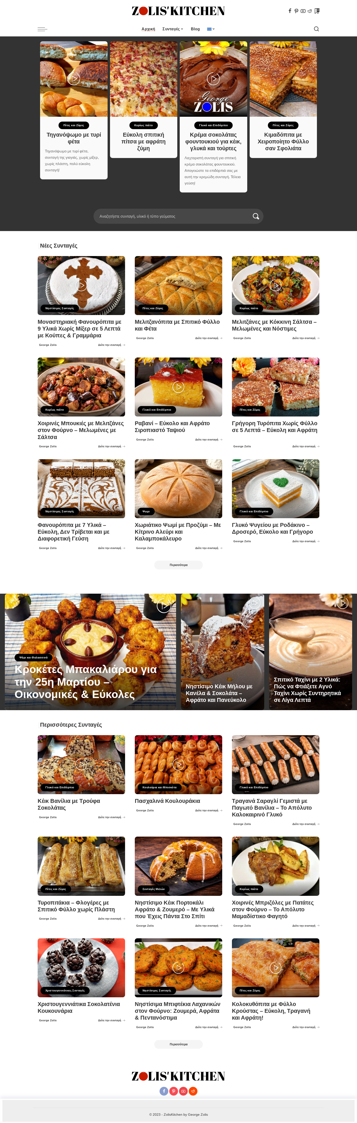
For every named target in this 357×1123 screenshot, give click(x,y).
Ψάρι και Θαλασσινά (33, 657)
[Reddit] (309, 11)
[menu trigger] (45, 29)
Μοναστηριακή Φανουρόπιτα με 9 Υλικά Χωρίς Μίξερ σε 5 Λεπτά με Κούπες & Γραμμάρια (79, 329)
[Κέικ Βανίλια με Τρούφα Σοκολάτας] (81, 764)
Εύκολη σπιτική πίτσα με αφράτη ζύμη (143, 141)
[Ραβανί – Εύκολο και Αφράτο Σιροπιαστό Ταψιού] (178, 387)
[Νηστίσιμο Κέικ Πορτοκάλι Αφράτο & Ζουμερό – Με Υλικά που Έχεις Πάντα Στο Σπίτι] (178, 866)
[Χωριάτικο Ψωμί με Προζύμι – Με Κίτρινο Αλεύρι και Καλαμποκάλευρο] (178, 488)
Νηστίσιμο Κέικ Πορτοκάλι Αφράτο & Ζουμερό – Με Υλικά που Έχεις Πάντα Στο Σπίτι (174, 909)
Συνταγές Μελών (154, 889)
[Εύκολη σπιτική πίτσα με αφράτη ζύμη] (144, 79)
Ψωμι (146, 511)
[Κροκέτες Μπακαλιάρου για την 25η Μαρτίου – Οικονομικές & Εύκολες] (90, 652)
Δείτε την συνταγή (109, 344)
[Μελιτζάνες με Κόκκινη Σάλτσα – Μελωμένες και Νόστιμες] (275, 285)
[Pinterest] (296, 11)
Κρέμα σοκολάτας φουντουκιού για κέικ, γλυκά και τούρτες (213, 141)
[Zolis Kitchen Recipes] (178, 11)
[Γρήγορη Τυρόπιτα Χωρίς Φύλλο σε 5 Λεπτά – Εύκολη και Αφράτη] (275, 387)
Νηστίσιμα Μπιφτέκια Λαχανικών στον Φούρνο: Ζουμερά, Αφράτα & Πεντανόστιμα (178, 1011)
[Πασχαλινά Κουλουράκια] (178, 764)
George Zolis (48, 344)
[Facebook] (290, 11)
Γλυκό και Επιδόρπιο (213, 125)
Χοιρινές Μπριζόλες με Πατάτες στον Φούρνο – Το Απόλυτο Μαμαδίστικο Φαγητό (273, 909)
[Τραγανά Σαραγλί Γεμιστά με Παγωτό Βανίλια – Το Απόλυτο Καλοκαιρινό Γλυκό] (275, 764)
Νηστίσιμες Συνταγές (59, 308)
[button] (175, 206)
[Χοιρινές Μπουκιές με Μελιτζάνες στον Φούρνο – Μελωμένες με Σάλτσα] (81, 387)
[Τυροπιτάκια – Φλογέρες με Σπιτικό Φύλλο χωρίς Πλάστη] (81, 866)
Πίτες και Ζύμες (73, 125)
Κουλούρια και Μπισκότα (160, 787)
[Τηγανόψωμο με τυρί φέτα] (74, 79)
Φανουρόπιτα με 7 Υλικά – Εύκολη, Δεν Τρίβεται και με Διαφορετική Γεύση (74, 532)
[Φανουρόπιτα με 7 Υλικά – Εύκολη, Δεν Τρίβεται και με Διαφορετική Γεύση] (81, 488)
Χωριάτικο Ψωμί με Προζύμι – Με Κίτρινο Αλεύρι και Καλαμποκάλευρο (178, 532)
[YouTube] (303, 11)
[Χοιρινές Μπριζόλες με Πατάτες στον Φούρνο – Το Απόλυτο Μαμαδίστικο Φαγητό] (275, 866)
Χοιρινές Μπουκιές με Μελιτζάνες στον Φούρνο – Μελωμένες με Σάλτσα (81, 430)
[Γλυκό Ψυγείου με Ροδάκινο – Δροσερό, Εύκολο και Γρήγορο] (275, 488)
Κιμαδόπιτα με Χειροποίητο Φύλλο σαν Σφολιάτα (283, 141)
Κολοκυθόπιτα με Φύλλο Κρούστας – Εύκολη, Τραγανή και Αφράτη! (271, 1011)
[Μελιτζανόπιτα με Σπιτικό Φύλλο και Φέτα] (178, 285)
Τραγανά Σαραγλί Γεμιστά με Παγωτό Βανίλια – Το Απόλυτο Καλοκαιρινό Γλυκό (272, 808)
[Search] (316, 29)
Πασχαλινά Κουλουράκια (167, 801)
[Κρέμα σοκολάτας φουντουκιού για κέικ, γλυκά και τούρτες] (213, 79)
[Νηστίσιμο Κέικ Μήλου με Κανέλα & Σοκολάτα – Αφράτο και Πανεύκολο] (222, 652)
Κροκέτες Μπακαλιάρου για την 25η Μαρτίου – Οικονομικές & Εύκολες (86, 682)
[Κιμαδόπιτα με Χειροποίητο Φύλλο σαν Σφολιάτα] (283, 79)
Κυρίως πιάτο (143, 125)
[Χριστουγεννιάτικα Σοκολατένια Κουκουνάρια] (81, 967)
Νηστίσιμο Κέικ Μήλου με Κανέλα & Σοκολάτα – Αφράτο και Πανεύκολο (219, 693)
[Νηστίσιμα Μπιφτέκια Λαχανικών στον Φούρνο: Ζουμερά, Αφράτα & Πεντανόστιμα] (178, 967)
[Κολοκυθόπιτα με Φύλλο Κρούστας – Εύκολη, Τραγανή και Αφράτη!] (275, 967)
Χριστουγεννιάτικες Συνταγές (65, 990)
